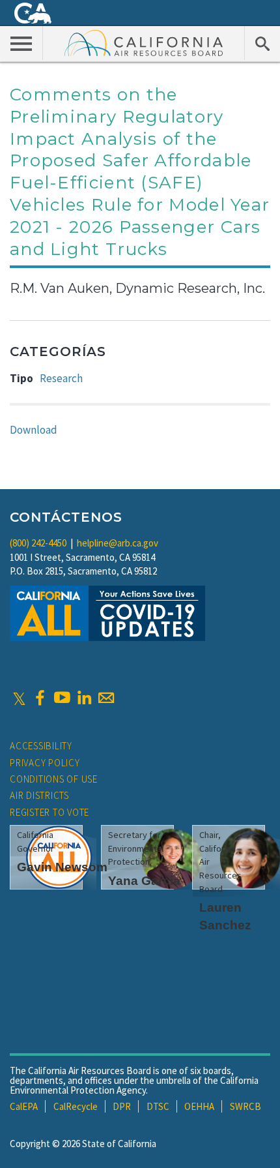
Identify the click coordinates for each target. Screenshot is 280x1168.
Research (61, 378)
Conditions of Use (54, 779)
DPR (122, 1106)
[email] (106, 697)
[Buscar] (262, 43)
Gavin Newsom (62, 867)
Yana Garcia (144, 881)
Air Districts (39, 795)
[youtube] (61, 697)
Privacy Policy (45, 762)
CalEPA (24, 1106)
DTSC (158, 1106)
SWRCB (245, 1106)
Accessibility (41, 746)
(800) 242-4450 (38, 543)
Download (33, 430)
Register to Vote (49, 812)
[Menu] (21, 43)
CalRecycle (75, 1106)
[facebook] (39, 697)
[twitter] (19, 697)
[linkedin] (84, 697)
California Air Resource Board (144, 42)
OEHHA (199, 1106)
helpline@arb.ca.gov (117, 543)
